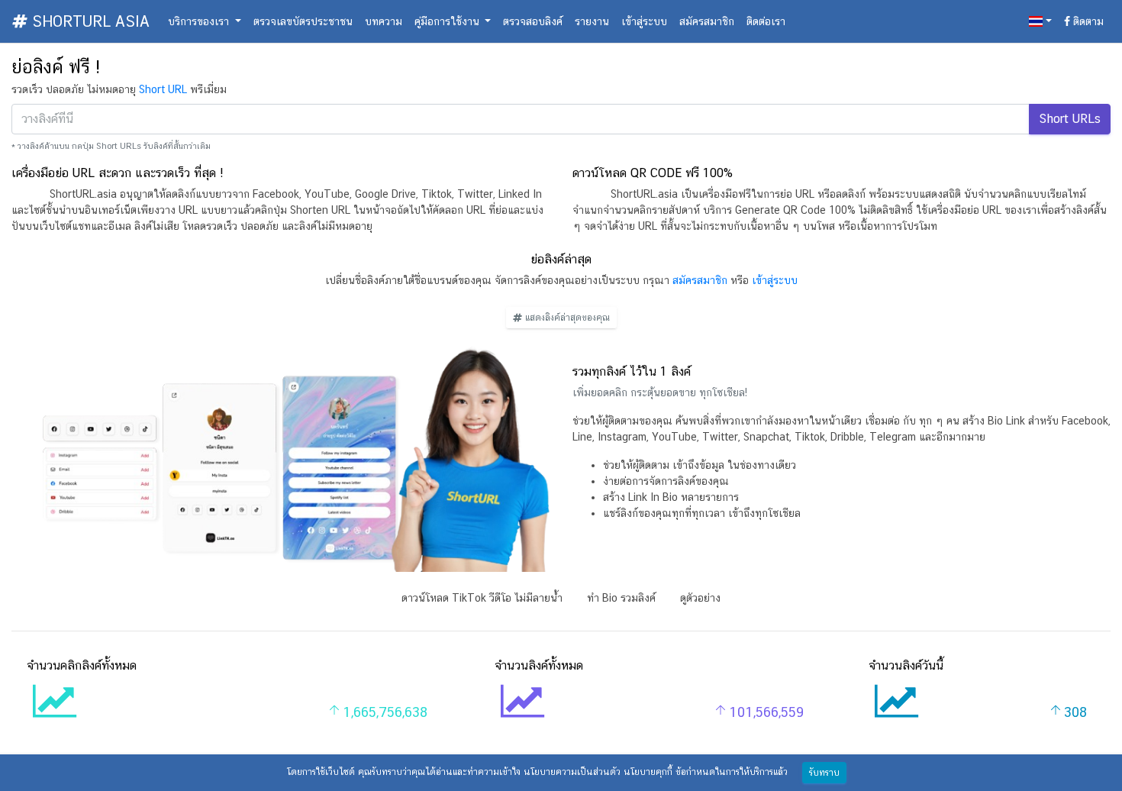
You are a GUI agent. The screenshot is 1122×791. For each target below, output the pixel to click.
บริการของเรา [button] (200, 21)
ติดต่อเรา (765, 21)
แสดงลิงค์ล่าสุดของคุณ (566, 317)
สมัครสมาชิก (706, 21)
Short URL (163, 89)
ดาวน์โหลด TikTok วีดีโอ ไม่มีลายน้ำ (482, 598)
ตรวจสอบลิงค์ (533, 21)
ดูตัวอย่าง (700, 598)
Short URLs (1070, 118)
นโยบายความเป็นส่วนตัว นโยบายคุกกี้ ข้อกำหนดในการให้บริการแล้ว (656, 772)
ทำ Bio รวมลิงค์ (621, 598)
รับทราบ (824, 772)
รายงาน (592, 21)
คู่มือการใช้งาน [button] (448, 21)
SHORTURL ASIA (88, 21)
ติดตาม (1087, 21)
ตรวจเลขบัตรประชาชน (303, 21)
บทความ (383, 21)
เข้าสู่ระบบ (644, 21)
